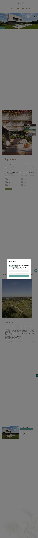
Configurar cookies (19, 273)
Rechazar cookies (19, 271)
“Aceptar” (10, 268)
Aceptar (18, 276)
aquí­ (21, 268)
